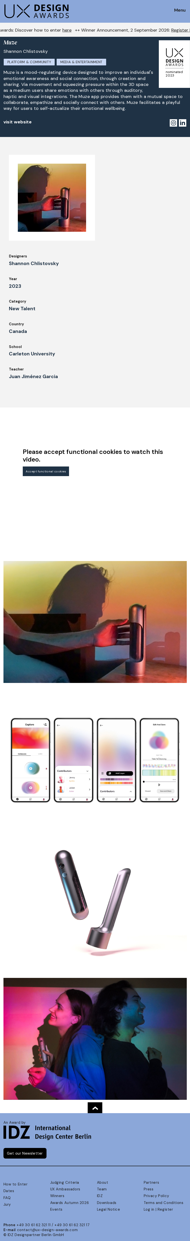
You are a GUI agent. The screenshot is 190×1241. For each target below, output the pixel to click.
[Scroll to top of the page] (95, 1107)
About (102, 1182)
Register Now (127, 30)
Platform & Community (29, 62)
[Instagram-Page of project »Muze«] (173, 122)
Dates (8, 1190)
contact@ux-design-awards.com (47, 1229)
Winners (57, 1195)
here (9, 30)
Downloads (107, 1202)
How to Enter (15, 1184)
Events (56, 1209)
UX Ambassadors (65, 1189)
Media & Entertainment (81, 62)
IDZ (100, 1195)
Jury (7, 1204)
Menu (180, 10)
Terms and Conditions (164, 1202)
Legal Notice (108, 1209)
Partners (151, 1182)
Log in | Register (158, 1209)
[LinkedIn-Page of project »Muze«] (182, 122)
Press (149, 1189)
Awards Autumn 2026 (69, 1202)
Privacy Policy (156, 1195)
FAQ (7, 1197)
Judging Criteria (64, 1182)
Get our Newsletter (25, 1153)
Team (102, 1189)
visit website (17, 122)
